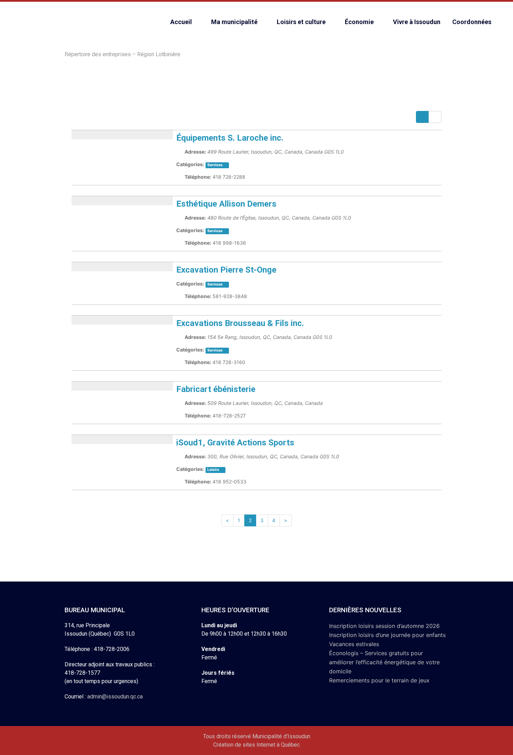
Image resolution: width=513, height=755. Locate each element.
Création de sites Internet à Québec (256, 744)
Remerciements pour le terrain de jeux (379, 680)
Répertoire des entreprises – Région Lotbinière (122, 54)
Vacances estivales (354, 644)
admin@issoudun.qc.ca (115, 696)
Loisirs (213, 469)
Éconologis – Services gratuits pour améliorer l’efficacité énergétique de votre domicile (384, 662)
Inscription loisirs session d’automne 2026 (384, 625)
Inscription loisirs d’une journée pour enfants (387, 634)
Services (215, 231)
